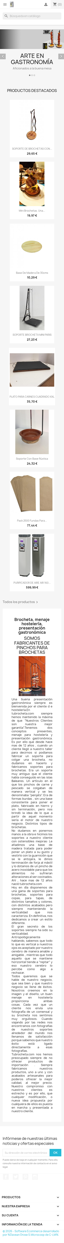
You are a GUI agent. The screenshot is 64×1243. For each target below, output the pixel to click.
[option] (32, 53)
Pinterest (25, 1177)
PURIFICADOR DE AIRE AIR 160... (32, 582)
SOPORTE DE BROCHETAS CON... (32, 148)
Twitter (15, 1177)
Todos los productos (21, 602)
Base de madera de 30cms (32, 272)
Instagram (35, 1177)
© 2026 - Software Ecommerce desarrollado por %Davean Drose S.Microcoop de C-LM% (31, 1233)
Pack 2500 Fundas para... (32, 520)
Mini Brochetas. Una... (32, 210)
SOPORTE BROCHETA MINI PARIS (32, 334)
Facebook (6, 1177)
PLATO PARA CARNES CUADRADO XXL (32, 396)
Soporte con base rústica (32, 458)
